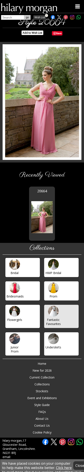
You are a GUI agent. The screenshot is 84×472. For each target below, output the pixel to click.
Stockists (42, 391)
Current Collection (42, 377)
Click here (64, 467)
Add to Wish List (32, 33)
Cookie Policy (42, 432)
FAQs (42, 412)
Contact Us (42, 425)
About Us (42, 419)
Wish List (40, 17)
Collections (42, 384)
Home (42, 364)
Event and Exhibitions (42, 398)
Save (59, 33)
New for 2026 (42, 370)
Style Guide (42, 405)
